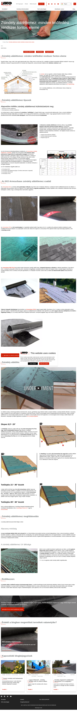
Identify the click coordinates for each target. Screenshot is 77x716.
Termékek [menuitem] (4, 9)
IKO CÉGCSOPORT (44, 699)
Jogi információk (52, 705)
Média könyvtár (33, 3)
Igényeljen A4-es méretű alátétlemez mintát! (12, 609)
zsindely (42, 74)
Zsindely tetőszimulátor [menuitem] (23, 9)
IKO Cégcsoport (19, 3)
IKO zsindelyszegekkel (32, 416)
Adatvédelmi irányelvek (41, 705)
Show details (33, 363)
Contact (22, 699)
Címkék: (3, 674)
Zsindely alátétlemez (29, 51)
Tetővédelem (40, 51)
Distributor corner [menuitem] (59, 9)
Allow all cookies (44, 363)
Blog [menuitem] (74, 9)
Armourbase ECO (7, 186)
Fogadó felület (49, 51)
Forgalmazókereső (24, 702)
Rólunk (26, 3)
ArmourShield (4, 509)
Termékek (3, 699)
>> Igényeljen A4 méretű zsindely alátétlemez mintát (14, 355)
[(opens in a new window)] (48, 4)
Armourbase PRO (7, 227)
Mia (41, 707)
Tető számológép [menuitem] (41, 9)
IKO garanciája (70, 84)
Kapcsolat (41, 3)
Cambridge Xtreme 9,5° (22, 508)
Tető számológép (5, 702)
